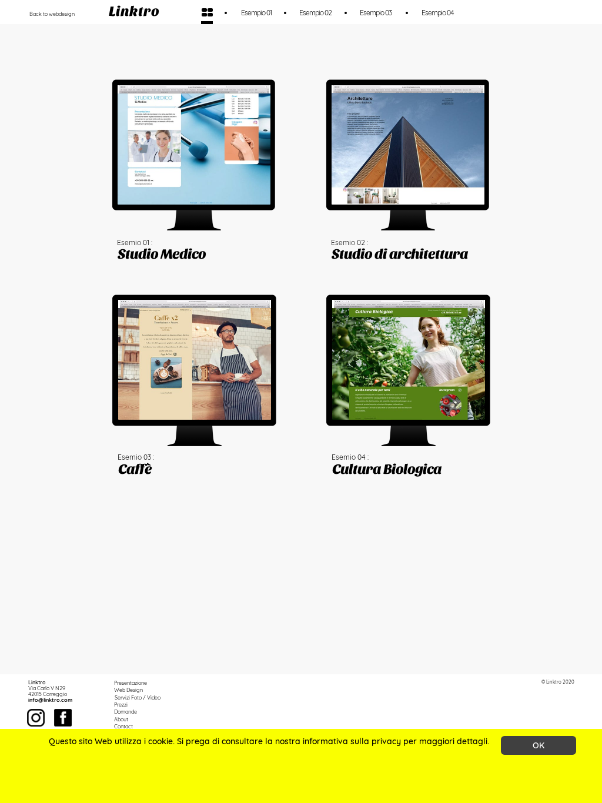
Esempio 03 (376, 12)
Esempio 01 (256, 12)
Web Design (128, 690)
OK (538, 745)
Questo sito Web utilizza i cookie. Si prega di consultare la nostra (176, 741)
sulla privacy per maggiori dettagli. (418, 741)
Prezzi (121, 704)
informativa (325, 741)
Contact (123, 726)
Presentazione (130, 683)
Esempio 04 (438, 12)
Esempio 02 (315, 12)
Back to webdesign (52, 14)
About (121, 719)
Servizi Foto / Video (137, 697)
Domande (125, 711)
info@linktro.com (50, 700)
